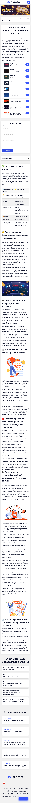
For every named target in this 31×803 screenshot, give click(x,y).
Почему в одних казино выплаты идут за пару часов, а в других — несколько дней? (13, 683)
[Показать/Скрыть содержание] (28, 158)
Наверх (22, 798)
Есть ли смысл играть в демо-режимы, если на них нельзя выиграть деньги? (12, 692)
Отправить (7, 150)
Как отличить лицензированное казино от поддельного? (12, 675)
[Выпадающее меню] (28, 2)
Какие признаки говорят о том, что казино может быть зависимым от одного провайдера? (13, 701)
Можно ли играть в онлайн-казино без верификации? (13, 668)
